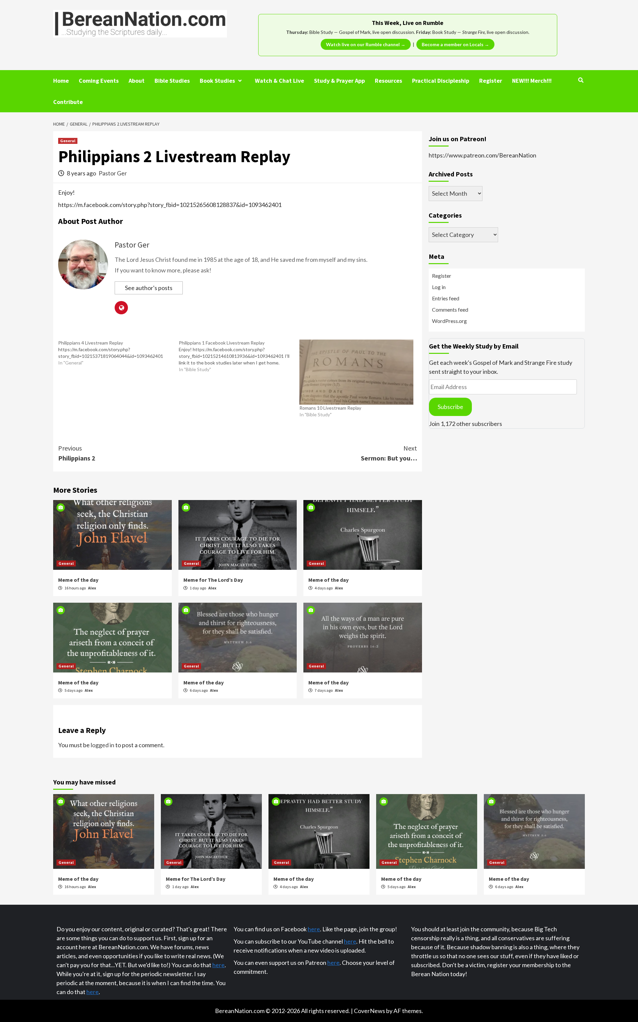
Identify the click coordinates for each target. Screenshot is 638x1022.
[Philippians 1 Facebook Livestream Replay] (239, 356)
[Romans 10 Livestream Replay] (356, 372)
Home (61, 80)
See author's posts (148, 287)
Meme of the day (78, 579)
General (67, 140)
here (218, 965)
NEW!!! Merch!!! (532, 80)
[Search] (581, 80)
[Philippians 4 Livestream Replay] (118, 353)
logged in (102, 745)
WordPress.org (449, 321)
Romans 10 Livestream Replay (330, 408)
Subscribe (450, 406)
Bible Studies (172, 80)
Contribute (68, 102)
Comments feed (450, 309)
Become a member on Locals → (455, 44)
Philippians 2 (76, 453)
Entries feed (445, 298)
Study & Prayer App (339, 80)
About (137, 80)
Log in (439, 287)
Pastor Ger (113, 173)
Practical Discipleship (440, 80)
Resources (388, 80)
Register (490, 80)
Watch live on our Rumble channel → (365, 44)
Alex (92, 587)
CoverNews (369, 1010)
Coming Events (99, 80)
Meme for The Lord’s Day (213, 579)
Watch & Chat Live (279, 80)
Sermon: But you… (389, 453)
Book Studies (217, 80)
